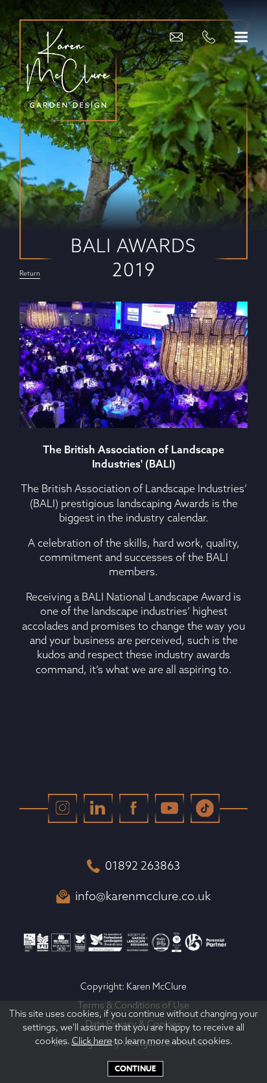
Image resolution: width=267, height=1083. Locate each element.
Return (29, 274)
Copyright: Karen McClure (133, 986)
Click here (92, 1041)
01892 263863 (142, 866)
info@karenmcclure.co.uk (143, 896)
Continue (135, 1068)
